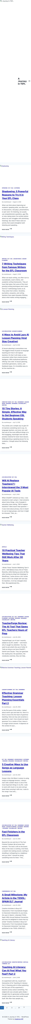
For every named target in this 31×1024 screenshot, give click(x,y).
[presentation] (15, 175)
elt (9, 188)
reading (8, 403)
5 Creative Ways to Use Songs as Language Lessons (15, 768)
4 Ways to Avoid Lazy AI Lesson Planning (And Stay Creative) (15, 338)
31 (19, 1007)
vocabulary (22, 403)
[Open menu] (29, 81)
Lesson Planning (17, 331)
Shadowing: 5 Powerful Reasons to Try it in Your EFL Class (15, 195)
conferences (6, 891)
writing (4, 258)
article (4, 546)
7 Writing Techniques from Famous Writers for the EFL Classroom (14, 267)
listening (17, 188)
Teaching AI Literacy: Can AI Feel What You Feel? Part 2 (14, 970)
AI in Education (6, 331)
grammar (21, 402)
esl (12, 188)
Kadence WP (19, 1019)
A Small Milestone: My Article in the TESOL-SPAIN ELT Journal (14, 898)
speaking (4, 188)
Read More (7, 229)
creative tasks (6, 402)
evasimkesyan (7, 202)
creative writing (17, 962)
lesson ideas (17, 258)
